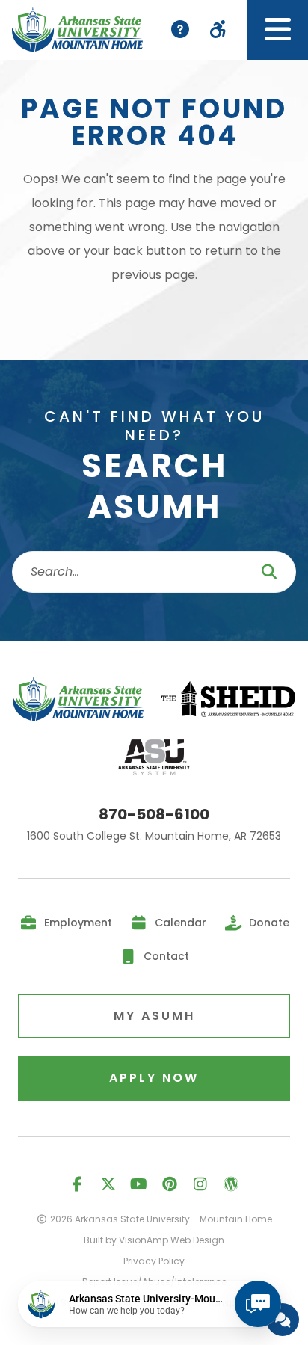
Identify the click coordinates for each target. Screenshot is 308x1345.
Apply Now (154, 1077)
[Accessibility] (218, 29)
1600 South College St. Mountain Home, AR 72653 (154, 836)
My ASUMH (154, 1015)
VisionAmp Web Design (171, 1240)
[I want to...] (180, 29)
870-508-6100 (154, 814)
